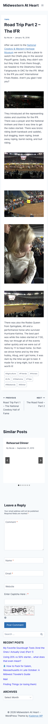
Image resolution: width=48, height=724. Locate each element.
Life (7, 379)
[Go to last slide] (7, 460)
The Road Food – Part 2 (36, 402)
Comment (11, 522)
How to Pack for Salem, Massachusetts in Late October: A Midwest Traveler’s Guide (21, 670)
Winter (22, 385)
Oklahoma (18, 379)
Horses (33, 373)
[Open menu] (42, 5)
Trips (6, 19)
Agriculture (10, 373)
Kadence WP (36, 716)
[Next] (40, 460)
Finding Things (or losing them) (19, 684)
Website (9, 586)
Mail (5, 679)
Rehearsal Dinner (17, 443)
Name (9, 560)
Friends (23, 373)
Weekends (10, 385)
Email (9, 573)
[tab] (18, 485)
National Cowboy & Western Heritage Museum (20, 49)
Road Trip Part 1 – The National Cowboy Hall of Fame (11, 406)
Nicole (9, 38)
